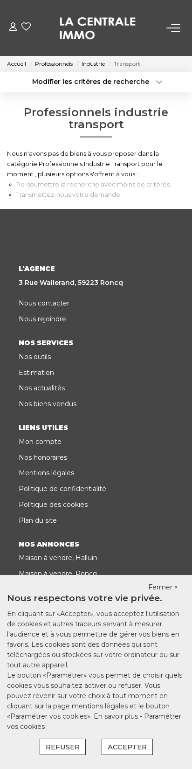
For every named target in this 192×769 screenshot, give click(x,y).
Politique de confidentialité (62, 489)
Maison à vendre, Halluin (58, 558)
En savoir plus (117, 716)
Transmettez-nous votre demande (68, 194)
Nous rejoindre (42, 319)
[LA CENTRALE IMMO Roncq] (98, 28)
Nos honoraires (43, 457)
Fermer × (163, 587)
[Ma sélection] (26, 27)
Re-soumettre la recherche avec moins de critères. (93, 184)
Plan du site (38, 520)
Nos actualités (42, 388)
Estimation (36, 372)
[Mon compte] (13, 27)
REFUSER (63, 746)
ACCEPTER (127, 746)
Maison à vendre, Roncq (58, 573)
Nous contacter (44, 303)
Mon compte (40, 441)
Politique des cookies (53, 504)
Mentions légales (46, 473)
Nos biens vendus (47, 404)
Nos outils (35, 357)
